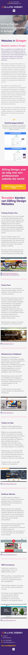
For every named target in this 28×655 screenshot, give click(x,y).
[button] (14, 11)
